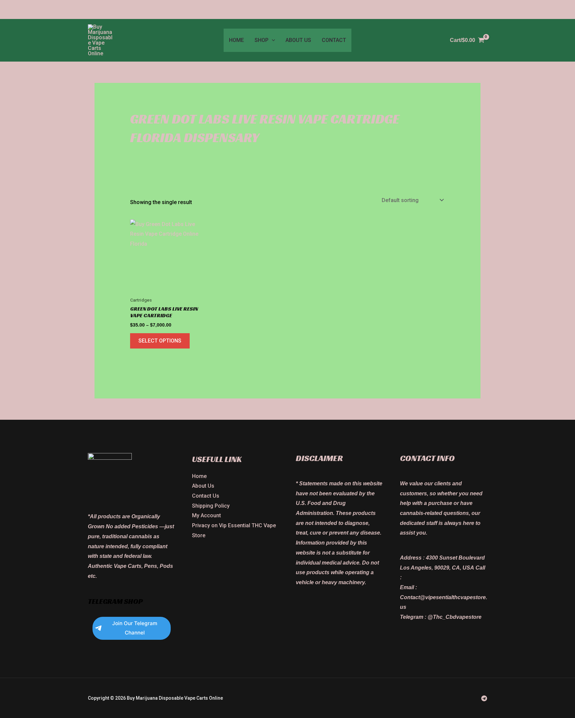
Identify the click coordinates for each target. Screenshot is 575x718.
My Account (206, 515)
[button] (272, 40)
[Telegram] (484, 698)
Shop (262, 40)
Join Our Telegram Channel (134, 628)
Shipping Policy (211, 506)
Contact (334, 40)
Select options (159, 341)
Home (236, 40)
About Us (298, 40)
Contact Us (205, 496)
